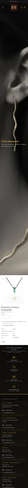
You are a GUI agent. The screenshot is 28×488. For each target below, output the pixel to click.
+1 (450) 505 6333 (7, 410)
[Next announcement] (25, 1)
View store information (8, 325)
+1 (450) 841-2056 (7, 470)
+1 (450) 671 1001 (7, 440)
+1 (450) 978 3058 (7, 425)
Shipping (2, 311)
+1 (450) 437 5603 (7, 455)
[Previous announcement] (2, 1)
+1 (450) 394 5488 (7, 484)
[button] (2, 7)
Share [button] (3, 341)
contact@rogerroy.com (8, 412)
